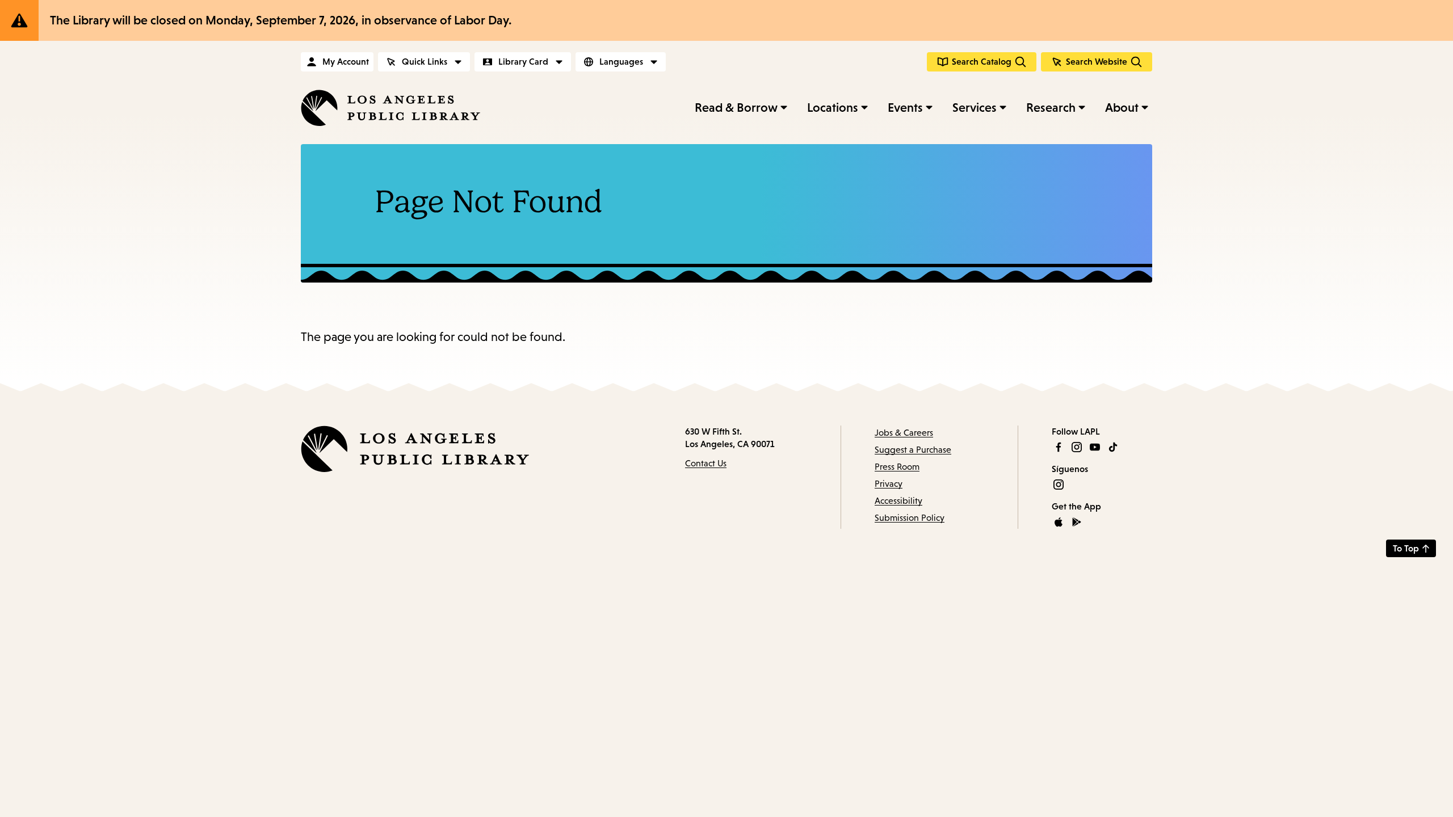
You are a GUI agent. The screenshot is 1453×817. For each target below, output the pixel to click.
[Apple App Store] (1058, 522)
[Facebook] (1058, 447)
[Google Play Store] (1077, 522)
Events (905, 107)
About (1122, 107)
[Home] (390, 108)
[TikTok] (1113, 447)
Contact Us (705, 463)
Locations (832, 107)
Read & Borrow (736, 107)
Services (974, 107)
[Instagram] (1077, 447)
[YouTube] (1095, 447)
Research (1051, 107)
